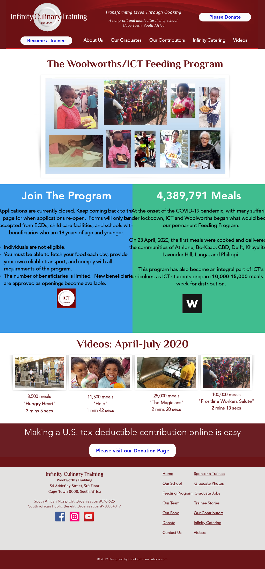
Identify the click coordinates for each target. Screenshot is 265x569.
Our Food (171, 512)
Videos (199, 532)
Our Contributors (208, 512)
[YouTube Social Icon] (89, 516)
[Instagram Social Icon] (74, 516)
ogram (187, 493)
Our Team (171, 502)
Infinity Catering (207, 522)
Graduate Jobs (207, 493)
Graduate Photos (209, 483)
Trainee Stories (206, 502)
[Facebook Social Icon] (60, 516)
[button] (93, 40)
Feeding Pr (172, 493)
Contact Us (172, 532)
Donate (169, 522)
